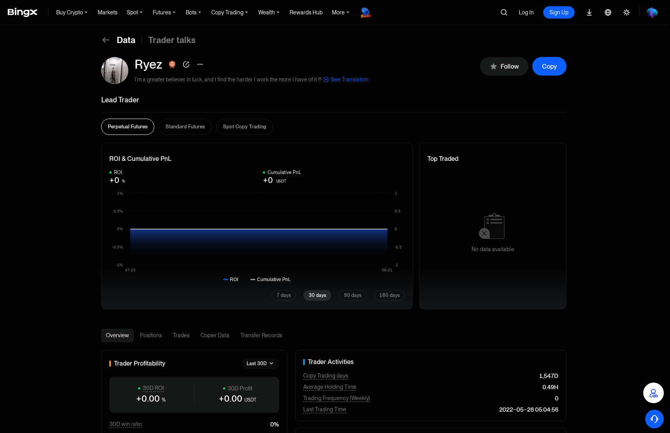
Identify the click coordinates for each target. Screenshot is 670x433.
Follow (510, 66)
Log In (526, 12)
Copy (549, 66)
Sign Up (558, 12)
